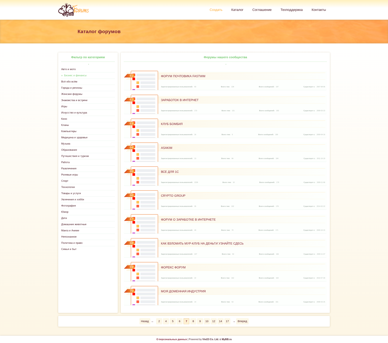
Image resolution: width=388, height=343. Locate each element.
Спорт (64, 180)
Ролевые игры (69, 174)
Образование (69, 149)
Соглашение (262, 10)
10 (206, 321)
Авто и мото (68, 69)
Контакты (319, 10)
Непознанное (69, 236)
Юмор (64, 211)
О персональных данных (171, 339)
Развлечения (68, 168)
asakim (166, 147)
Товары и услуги (71, 193)
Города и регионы (71, 87)
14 (220, 321)
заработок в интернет (180, 100)
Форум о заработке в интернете (188, 219)
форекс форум (173, 267)
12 (213, 321)
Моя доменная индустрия (183, 291)
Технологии (68, 187)
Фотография (68, 205)
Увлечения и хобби (72, 199)
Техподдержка (292, 10)
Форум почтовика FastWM (183, 76)
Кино (64, 118)
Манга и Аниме (70, 230)
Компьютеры (68, 131)
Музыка (65, 143)
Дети (64, 218)
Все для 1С (170, 171)
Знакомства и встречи (74, 100)
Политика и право (71, 242)
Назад (145, 321)
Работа (65, 162)
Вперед (242, 321)
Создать (216, 10)
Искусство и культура (74, 112)
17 (227, 321)
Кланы (65, 125)
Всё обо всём (69, 81)
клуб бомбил (172, 124)
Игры (64, 106)
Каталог (237, 10)
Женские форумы (71, 94)
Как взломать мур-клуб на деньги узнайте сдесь (202, 243)
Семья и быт (69, 249)
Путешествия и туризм (75, 156)
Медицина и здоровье (74, 137)
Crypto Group (173, 195)
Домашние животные (73, 224)
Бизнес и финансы (75, 75)
